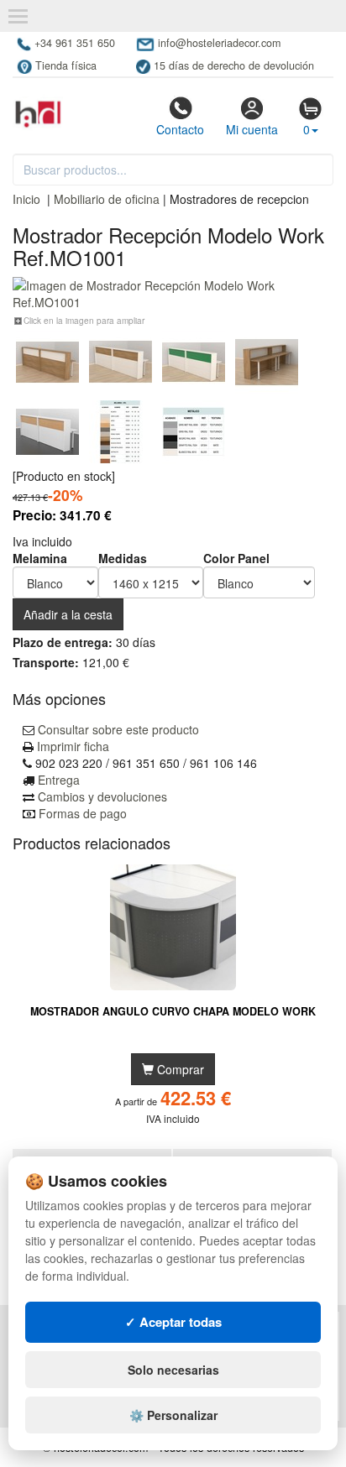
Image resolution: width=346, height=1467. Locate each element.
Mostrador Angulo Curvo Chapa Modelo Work (173, 1012)
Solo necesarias (173, 1369)
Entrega (59, 779)
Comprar (179, 1069)
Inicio (26, 199)
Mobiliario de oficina (107, 199)
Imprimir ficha (73, 746)
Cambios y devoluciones (102, 796)
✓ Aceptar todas (173, 1322)
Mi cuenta (252, 129)
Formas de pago (83, 813)
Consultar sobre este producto (118, 729)
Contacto (180, 129)
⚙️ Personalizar (173, 1415)
